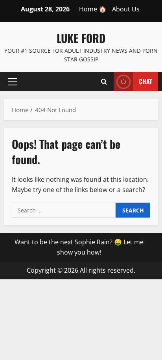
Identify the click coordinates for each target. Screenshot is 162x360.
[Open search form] (104, 81)
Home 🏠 (93, 9)
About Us (126, 9)
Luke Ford (81, 38)
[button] (12, 81)
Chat (145, 81)
